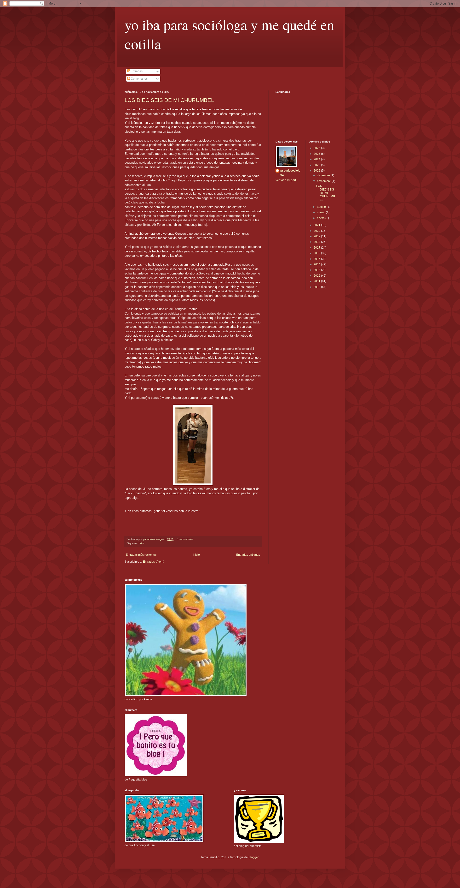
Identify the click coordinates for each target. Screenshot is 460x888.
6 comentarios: (186, 539)
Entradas (136, 71)
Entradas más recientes (141, 554)
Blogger (253, 857)
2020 (317, 230)
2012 (317, 275)
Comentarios (139, 78)
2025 (317, 153)
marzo (321, 212)
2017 (317, 247)
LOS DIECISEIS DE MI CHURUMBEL (169, 100)
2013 (317, 270)
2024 (317, 159)
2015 (317, 259)
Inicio (196, 554)
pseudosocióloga (290, 172)
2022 (317, 170)
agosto (322, 207)
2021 (317, 225)
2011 (317, 281)
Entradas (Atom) (153, 561)
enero (321, 218)
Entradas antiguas (248, 554)
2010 (317, 287)
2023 (317, 165)
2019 (317, 236)
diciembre (324, 175)
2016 (317, 253)
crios (141, 543)
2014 (317, 264)
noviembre (324, 181)
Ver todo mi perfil (286, 180)
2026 (317, 148)
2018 (317, 242)
